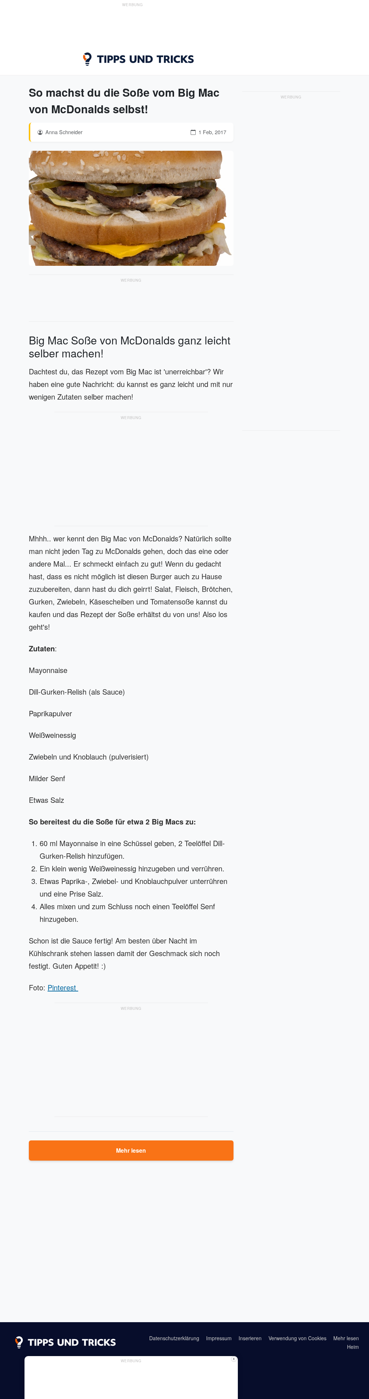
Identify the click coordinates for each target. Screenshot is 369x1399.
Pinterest (63, 987)
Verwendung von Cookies (297, 1338)
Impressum (219, 1338)
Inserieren (250, 1338)
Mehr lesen (131, 1150)
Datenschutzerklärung (174, 1338)
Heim (353, 1346)
